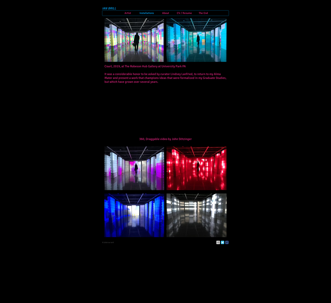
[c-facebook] (227, 242)
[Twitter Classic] (222, 242)
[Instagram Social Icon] (218, 242)
